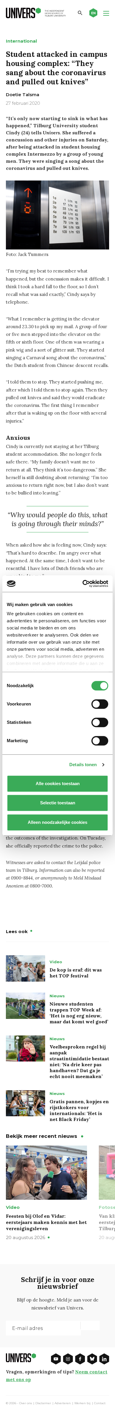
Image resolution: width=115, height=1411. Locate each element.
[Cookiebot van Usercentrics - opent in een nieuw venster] (82, 583)
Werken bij (82, 1403)
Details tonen (83, 764)
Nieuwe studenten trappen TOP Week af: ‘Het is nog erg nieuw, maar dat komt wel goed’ (79, 1013)
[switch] (99, 704)
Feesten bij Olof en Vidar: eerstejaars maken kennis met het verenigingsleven (46, 1222)
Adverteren (63, 1403)
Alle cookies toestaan (58, 783)
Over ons (25, 1403)
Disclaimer (43, 1403)
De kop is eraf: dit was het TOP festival (76, 973)
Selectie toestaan (57, 802)
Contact (100, 1403)
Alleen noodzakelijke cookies (57, 822)
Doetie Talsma (22, 94)
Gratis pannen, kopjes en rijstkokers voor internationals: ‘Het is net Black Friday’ (79, 1110)
